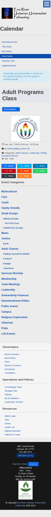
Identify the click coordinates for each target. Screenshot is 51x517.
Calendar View (8, 61)
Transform (8, 268)
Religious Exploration (14, 317)
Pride (4, 328)
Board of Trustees (13, 365)
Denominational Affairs (15, 300)
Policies (8, 394)
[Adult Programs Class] (25, 128)
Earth (6, 243)
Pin (10, 171)
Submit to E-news (12, 435)
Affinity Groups (11, 219)
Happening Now (9, 65)
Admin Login (10, 416)
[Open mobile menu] (46, 4)
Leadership (34, 153)
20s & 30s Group (12, 223)
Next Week (6, 51)
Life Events (8, 333)
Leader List (10, 427)
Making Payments (13, 431)
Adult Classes (21, 153)
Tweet (26, 166)
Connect (7, 258)
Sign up (33, 464)
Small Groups (9, 213)
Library (8, 423)
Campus (6, 311)
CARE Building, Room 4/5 (18, 149)
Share (10, 166)
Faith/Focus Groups (13, 228)
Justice (5, 238)
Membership (8, 278)
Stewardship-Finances (15, 295)
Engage (7, 263)
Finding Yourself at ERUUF (16, 254)
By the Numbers (12, 398)
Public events (9, 306)
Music (5, 233)
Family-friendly (10, 208)
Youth (5, 202)
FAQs (7, 362)
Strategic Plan (11, 391)
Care (4, 196)
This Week (6, 47)
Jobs (7, 420)
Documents (10, 369)
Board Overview (12, 354)
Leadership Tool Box (14, 402)
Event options (10, 109)
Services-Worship (12, 273)
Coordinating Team (13, 387)
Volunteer (7, 322)
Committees (10, 373)
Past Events (7, 56)
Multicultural (9, 191)
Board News (10, 358)
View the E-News (20, 464)
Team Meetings (10, 284)
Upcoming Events (9, 42)
